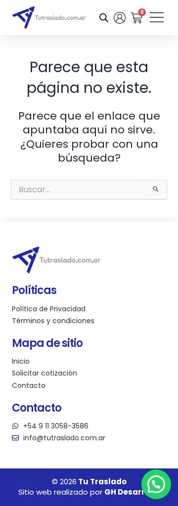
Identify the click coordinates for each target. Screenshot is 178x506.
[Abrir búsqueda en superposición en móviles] (104, 17)
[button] (156, 484)
